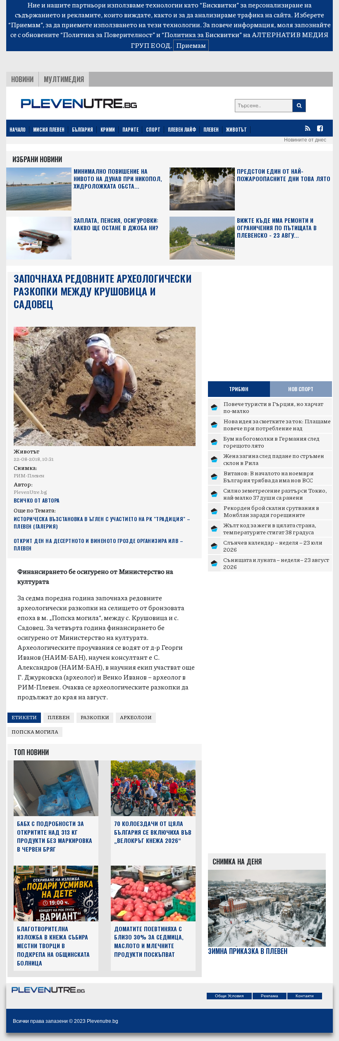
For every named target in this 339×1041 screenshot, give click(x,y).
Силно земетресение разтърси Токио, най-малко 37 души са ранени (275, 494)
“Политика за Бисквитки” (202, 34)
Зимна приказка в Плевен (247, 951)
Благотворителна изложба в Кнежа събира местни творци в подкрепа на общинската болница (53, 945)
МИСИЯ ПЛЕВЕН (48, 129)
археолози (136, 717)
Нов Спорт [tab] (300, 388)
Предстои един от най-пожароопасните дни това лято (283, 175)
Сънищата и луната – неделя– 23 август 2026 (276, 563)
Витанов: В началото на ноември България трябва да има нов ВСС (268, 476)
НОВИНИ (22, 79)
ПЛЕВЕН (211, 129)
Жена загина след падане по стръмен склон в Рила (273, 459)
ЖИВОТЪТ (236, 129)
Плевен (59, 717)
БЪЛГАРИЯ (82, 129)
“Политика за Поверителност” (107, 34)
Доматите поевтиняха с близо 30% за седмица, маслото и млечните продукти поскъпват (149, 941)
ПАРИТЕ (130, 129)
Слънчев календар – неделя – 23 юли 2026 (272, 546)
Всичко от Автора (37, 500)
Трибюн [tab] (238, 388)
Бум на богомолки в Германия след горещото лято (271, 442)
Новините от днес (305, 140)
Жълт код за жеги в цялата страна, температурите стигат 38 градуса (269, 528)
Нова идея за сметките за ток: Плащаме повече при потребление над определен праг (277, 428)
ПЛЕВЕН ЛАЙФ (182, 129)
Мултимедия (64, 79)
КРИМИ (107, 129)
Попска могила (35, 731)
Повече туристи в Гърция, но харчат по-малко (273, 407)
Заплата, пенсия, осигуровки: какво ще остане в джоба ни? (116, 224)
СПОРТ (153, 129)
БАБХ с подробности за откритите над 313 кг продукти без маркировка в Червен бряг (54, 836)
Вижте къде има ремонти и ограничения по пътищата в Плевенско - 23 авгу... (277, 228)
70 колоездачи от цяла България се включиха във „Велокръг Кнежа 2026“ (152, 832)
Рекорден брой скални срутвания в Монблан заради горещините (271, 511)
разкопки (95, 717)
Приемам (191, 45)
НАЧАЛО (18, 129)
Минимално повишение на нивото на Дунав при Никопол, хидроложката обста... (118, 179)
